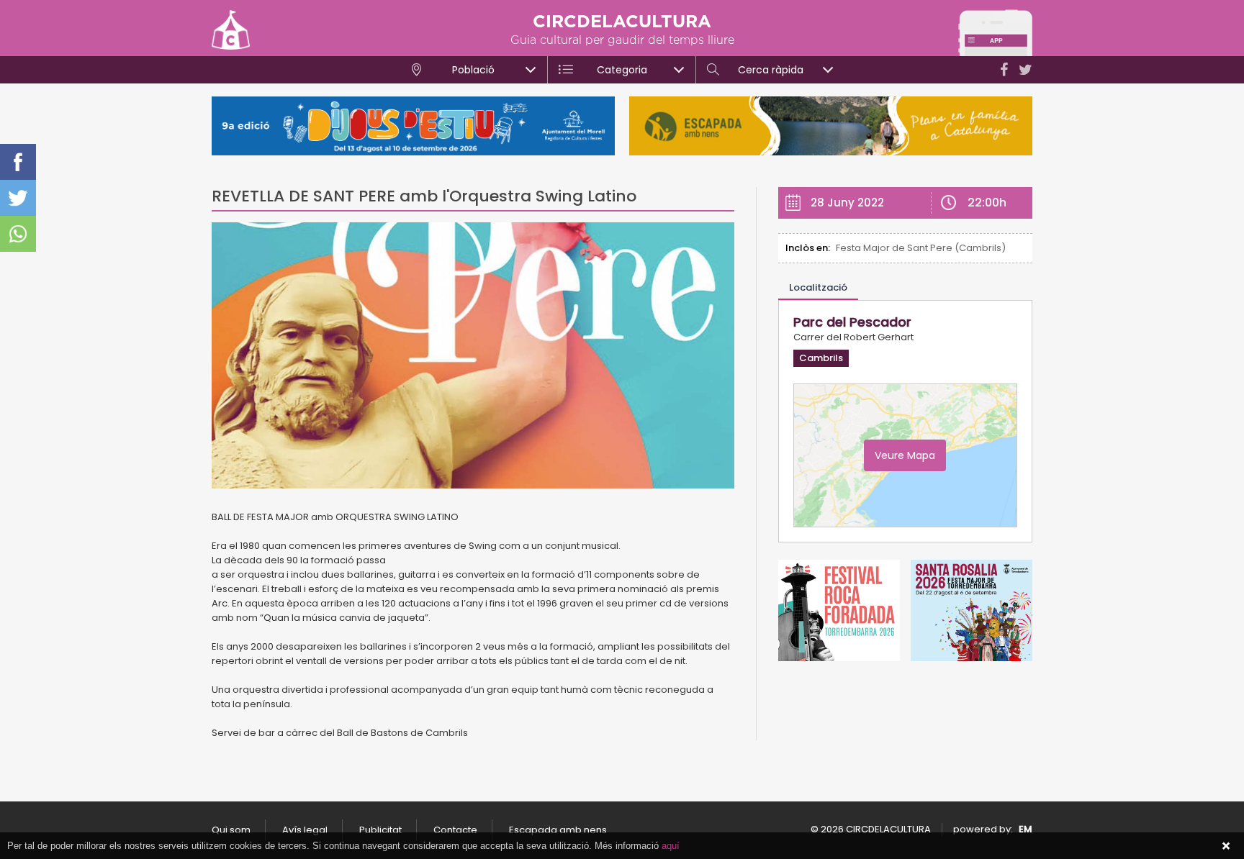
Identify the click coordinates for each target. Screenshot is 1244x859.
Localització (818, 287)
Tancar (1226, 846)
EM (1025, 829)
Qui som (231, 830)
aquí (671, 845)
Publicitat (380, 830)
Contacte (455, 830)
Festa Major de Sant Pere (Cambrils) (921, 248)
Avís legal (305, 830)
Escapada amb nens (558, 830)
